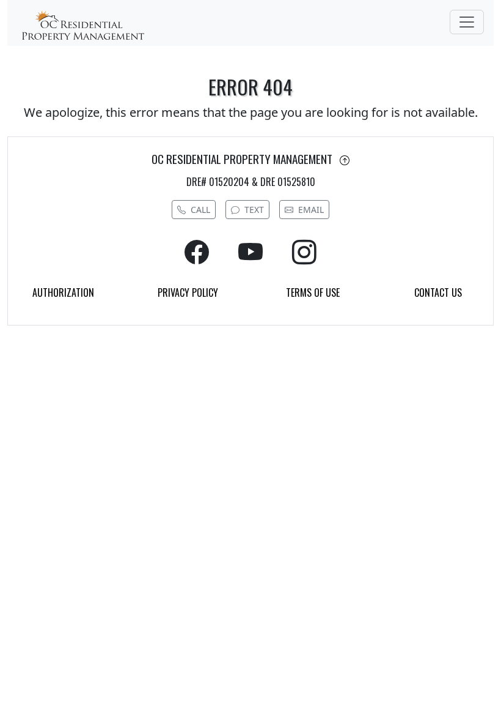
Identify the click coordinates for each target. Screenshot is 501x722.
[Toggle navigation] (467, 22)
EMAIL (311, 209)
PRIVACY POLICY (188, 292)
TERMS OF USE (313, 292)
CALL (200, 209)
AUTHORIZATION (63, 292)
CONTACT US (438, 292)
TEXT (254, 209)
